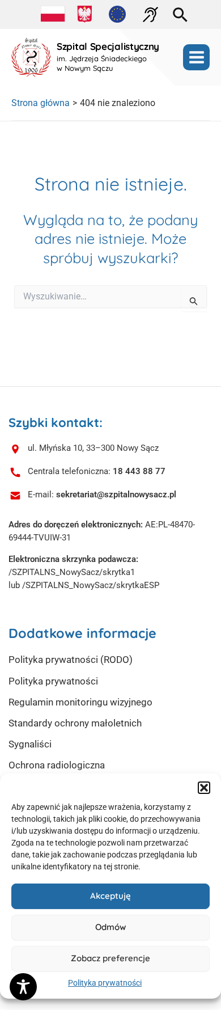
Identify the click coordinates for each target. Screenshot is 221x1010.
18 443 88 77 (139, 471)
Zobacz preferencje (110, 958)
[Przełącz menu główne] (196, 57)
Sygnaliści (30, 744)
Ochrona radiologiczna (56, 765)
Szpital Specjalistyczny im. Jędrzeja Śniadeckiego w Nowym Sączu (108, 57)
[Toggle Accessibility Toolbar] (23, 986)
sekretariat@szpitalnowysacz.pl (116, 494)
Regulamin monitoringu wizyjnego (80, 702)
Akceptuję (110, 895)
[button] (204, 787)
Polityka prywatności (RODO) (70, 659)
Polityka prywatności (105, 982)
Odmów (110, 927)
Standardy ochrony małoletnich (75, 723)
